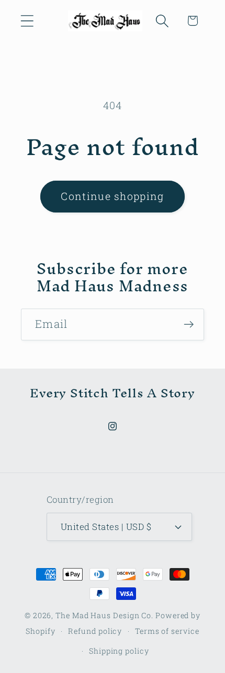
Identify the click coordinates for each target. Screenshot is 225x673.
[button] (27, 21)
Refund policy (95, 631)
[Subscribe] (189, 324)
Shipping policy (119, 651)
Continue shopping (112, 196)
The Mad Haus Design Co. (104, 615)
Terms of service (167, 631)
